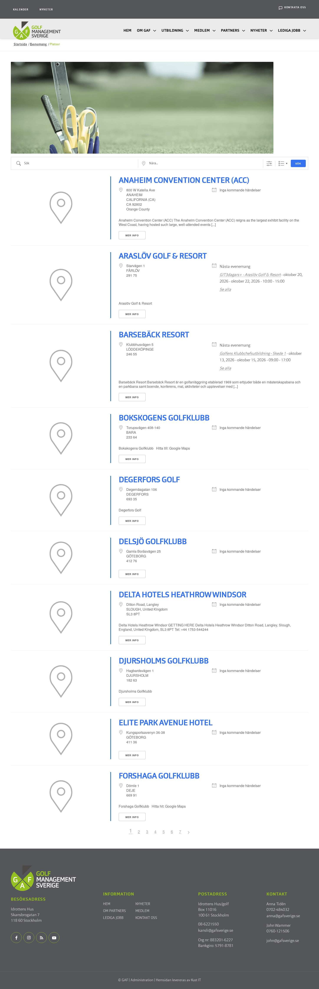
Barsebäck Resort (154, 335)
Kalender (21, 9)
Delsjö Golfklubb (153, 542)
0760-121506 (277, 931)
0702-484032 (277, 910)
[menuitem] (21, 9)
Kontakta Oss (295, 7)
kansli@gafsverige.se (215, 931)
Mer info (132, 235)
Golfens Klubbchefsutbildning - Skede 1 (253, 354)
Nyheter (46, 9)
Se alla (225, 290)
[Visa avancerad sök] (269, 163)
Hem (106, 904)
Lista (281, 163)
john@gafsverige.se (282, 941)
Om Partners (114, 911)
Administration (142, 980)
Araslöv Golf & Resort (163, 257)
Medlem (142, 911)
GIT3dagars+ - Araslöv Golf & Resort (250, 275)
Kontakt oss (146, 918)
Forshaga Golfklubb (159, 776)
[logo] (37, 30)
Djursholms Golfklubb (164, 661)
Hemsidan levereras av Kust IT (178, 980)
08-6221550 (208, 924)
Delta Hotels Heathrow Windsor (182, 595)
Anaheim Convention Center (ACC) (184, 181)
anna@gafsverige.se (283, 916)
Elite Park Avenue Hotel (165, 723)
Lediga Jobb (113, 918)
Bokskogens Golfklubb (164, 418)
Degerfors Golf (149, 480)
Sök (298, 163)
